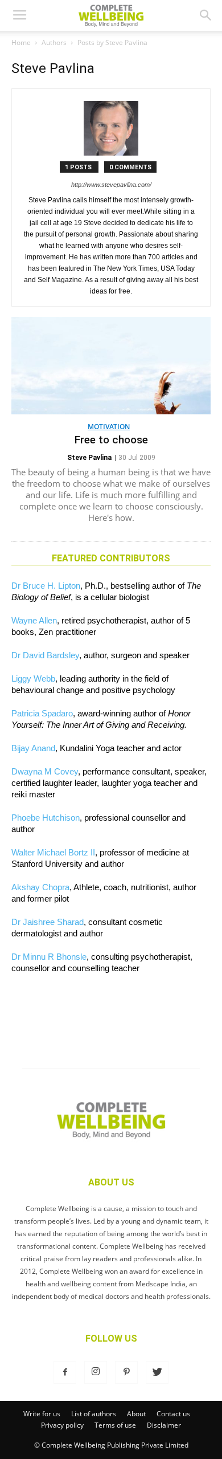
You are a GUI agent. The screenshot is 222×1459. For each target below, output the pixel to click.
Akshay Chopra (40, 887)
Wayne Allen (34, 620)
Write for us (41, 1414)
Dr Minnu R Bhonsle (49, 956)
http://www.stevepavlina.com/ (111, 184)
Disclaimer (164, 1425)
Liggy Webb (33, 678)
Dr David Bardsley (45, 655)
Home (21, 42)
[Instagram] (95, 1372)
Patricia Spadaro (42, 713)
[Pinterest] (126, 1372)
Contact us (173, 1414)
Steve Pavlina (89, 458)
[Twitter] (157, 1372)
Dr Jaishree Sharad (47, 922)
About (136, 1414)
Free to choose (111, 439)
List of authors (93, 1414)
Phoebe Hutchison (45, 817)
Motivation (109, 426)
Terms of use (115, 1425)
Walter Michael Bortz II (53, 852)
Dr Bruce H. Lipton (45, 585)
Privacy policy (62, 1425)
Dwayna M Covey (44, 771)
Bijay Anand (33, 748)
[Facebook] (65, 1372)
